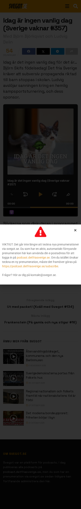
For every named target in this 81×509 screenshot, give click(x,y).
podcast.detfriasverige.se (33, 257)
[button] (75, 230)
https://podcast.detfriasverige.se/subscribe (30, 266)
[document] (40, 254)
